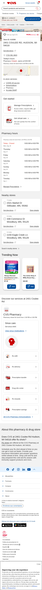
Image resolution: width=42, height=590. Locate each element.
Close (38, 564)
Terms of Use (12, 588)
